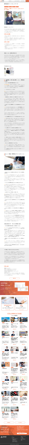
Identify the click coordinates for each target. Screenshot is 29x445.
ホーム (12, 436)
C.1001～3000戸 (6, 6)
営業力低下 (14, 6)
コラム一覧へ (20, 422)
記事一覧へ (14, 278)
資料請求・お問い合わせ (23, 439)
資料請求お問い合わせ (27, 0)
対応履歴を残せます (14, 439)
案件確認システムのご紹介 (23, 436)
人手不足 (10, 6)
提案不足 (17, 6)
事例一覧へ (9, 422)
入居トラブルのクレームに (14, 440)
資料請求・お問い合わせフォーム (21, 433)
